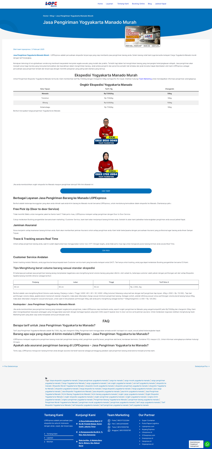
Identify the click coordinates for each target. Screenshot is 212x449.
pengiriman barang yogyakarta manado (144, 400)
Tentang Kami (123, 4)
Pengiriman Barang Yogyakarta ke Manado (110, 400)
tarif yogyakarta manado (139, 405)
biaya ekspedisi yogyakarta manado (64, 380)
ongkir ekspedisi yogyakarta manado (78, 397)
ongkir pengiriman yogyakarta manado (109, 397)
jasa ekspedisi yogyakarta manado (106, 391)
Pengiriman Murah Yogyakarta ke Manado (61, 402)
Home (100, 4)
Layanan (109, 4)
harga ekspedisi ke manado (90, 389)
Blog (150, 4)
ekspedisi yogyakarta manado (66, 389)
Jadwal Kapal (160, 4)
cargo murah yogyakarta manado (137, 380)
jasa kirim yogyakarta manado (132, 391)
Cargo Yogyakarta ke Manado (73, 383)
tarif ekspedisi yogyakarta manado (85, 405)
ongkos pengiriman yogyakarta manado (77, 400)
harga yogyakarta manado (142, 389)
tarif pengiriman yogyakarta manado (114, 405)
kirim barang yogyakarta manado (104, 394)
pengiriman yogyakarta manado (123, 402)
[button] (110, 3)
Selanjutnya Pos (202, 366)
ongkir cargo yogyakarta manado (131, 394)
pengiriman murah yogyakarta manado (94, 402)
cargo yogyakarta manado (96, 383)
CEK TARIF (106, 191)
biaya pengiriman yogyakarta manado (93, 380)
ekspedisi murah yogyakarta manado (99, 386)
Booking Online (138, 4)
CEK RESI (106, 250)
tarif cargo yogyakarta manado (148, 402)
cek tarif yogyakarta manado (144, 383)
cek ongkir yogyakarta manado (120, 383)
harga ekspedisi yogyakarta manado (117, 389)
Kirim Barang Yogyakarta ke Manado (76, 394)
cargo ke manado (116, 380)
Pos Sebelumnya (10, 366)
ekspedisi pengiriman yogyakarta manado (131, 386)
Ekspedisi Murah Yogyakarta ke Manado (68, 386)
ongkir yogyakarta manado (136, 397)
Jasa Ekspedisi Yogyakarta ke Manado (77, 391)
